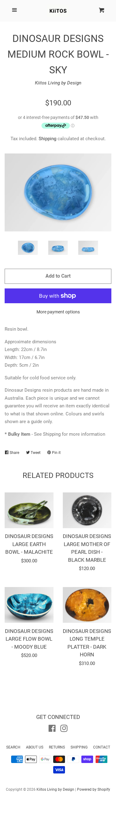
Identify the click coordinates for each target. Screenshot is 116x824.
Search (13, 747)
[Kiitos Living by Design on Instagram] (64, 729)
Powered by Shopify (93, 789)
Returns (57, 747)
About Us (34, 747)
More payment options (58, 311)
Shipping (47, 138)
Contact (101, 747)
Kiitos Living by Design (58, 83)
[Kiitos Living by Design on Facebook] (52, 729)
